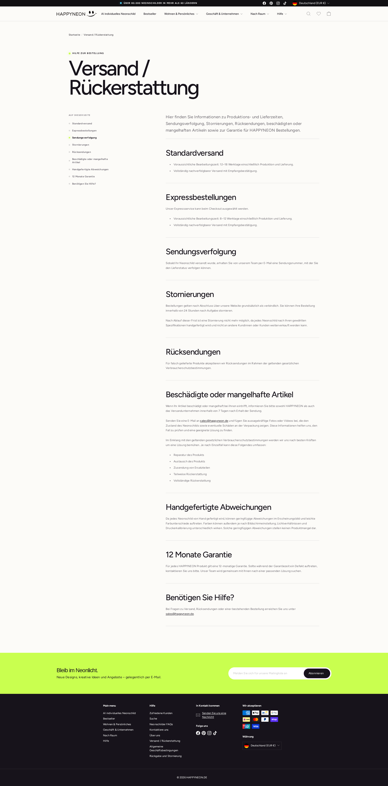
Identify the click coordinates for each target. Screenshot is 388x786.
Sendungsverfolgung (84, 137)
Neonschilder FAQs (161, 724)
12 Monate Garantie (83, 176)
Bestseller (149, 14)
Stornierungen (80, 144)
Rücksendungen (81, 152)
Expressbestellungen (84, 130)
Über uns (155, 735)
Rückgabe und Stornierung (166, 755)
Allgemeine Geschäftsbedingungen (164, 748)
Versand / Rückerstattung (165, 740)
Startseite (74, 34)
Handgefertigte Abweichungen (90, 169)
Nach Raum (258, 14)
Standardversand (82, 123)
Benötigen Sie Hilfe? (84, 183)
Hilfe (280, 14)
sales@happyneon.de (214, 421)
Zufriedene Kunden (161, 713)
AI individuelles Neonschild (118, 14)
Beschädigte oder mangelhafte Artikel (90, 161)
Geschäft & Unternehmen (222, 14)
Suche (153, 718)
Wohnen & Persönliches (179, 14)
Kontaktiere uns (159, 729)
